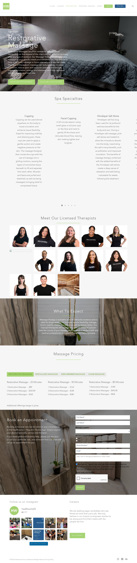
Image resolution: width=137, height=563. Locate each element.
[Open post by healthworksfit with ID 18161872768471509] (50, 523)
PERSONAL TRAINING (87, 6)
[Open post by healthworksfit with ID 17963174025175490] (62, 523)
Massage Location (82, 427)
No (79, 438)
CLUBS (52, 6)
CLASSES (60, 6)
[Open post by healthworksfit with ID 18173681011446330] (38, 534)
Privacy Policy (50, 559)
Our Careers (77, 535)
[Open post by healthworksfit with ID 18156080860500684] (26, 534)
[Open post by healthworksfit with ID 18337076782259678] (26, 523)
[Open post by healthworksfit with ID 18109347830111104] (50, 534)
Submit (80, 487)
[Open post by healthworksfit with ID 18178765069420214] (62, 534)
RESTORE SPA (71, 6)
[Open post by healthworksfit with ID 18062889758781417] (15, 534)
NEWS (99, 6)
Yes (79, 441)
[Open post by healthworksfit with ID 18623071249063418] (15, 523)
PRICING (120, 6)
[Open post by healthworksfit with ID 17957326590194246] (38, 523)
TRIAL (108, 6)
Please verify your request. (85, 472)
